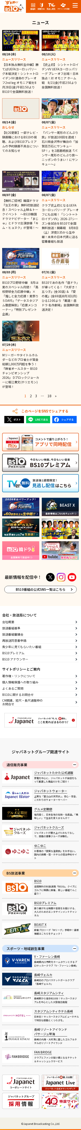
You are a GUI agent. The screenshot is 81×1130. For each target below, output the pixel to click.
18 (49, 395)
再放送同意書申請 (14, 640)
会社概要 (8, 622)
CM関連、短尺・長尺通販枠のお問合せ (22, 702)
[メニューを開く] (75, 5)
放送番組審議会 (12, 634)
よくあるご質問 (12, 688)
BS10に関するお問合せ (18, 694)
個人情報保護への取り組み (20, 682)
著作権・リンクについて (18, 676)
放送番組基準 (11, 628)
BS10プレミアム (13, 653)
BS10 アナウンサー (15, 659)
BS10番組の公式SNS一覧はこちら (40, 589)
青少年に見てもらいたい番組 (21, 647)
